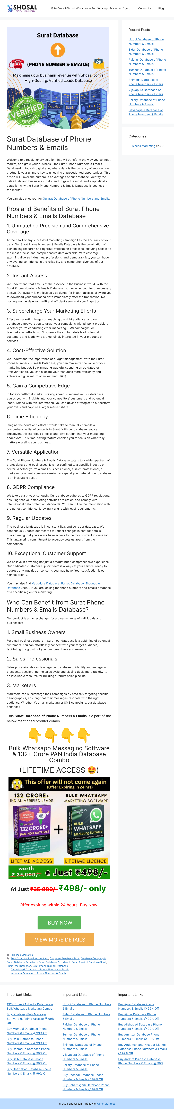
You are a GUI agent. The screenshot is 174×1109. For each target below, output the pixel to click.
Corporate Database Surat (65, 958)
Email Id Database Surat (92, 962)
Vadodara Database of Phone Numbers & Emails (38, 973)
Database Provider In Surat (29, 962)
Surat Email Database (19, 965)
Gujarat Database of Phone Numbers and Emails (76, 198)
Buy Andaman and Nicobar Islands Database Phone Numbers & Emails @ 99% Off (142, 1049)
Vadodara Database (45, 583)
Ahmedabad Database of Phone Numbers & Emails (40, 969)
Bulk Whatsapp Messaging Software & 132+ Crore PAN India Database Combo (59, 753)
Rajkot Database (72, 583)
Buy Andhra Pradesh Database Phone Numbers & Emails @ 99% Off (140, 1063)
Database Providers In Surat (62, 962)
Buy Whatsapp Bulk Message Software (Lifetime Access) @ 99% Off (30, 1019)
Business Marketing (22, 954)
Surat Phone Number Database (50, 965)
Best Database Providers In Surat (29, 958)
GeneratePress (106, 1103)
